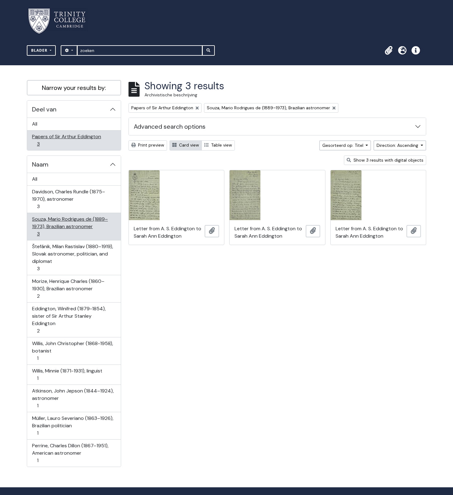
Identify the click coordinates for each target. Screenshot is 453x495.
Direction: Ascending (398, 145)
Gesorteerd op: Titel (343, 145)
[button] (388, 50)
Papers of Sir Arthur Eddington (66, 140)
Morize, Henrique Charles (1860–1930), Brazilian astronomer (68, 288)
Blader (40, 50)
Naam (40, 164)
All (34, 124)
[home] (60, 21)
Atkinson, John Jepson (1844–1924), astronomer (73, 398)
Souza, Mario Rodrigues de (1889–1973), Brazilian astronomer (70, 226)
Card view (188, 145)
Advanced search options (170, 127)
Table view (221, 145)
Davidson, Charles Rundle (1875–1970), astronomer (68, 199)
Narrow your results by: (74, 88)
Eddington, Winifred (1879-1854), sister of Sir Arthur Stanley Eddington (69, 319)
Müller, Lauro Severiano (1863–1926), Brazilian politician (72, 425)
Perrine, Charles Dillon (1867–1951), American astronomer (70, 453)
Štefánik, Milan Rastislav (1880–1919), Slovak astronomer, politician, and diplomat (72, 257)
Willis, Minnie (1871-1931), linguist (67, 374)
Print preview (150, 145)
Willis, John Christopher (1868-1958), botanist (72, 350)
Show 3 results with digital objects (387, 160)
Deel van (44, 109)
